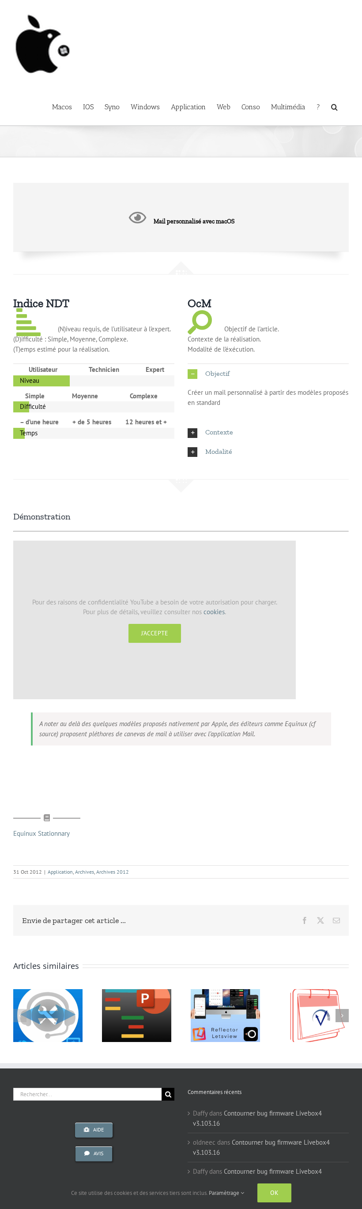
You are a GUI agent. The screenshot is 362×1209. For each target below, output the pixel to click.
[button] (334, 106)
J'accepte (154, 633)
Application (60, 871)
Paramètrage (225, 1193)
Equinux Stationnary (41, 833)
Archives (84, 871)
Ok (274, 1193)
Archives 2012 (112, 871)
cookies (214, 612)
